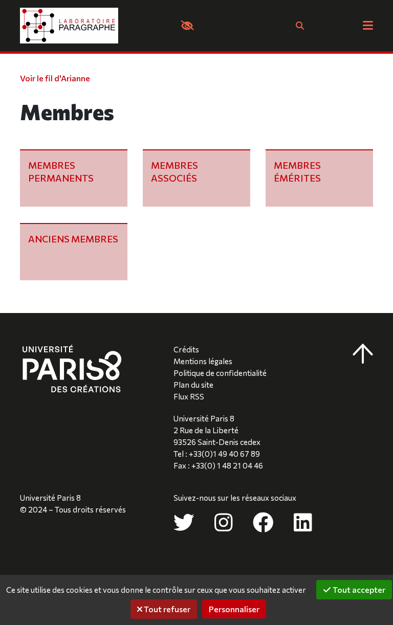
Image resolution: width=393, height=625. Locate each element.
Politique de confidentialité (220, 372)
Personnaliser (234, 609)
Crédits (186, 349)
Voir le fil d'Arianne (55, 78)
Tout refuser (166, 609)
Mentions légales (202, 361)
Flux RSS (188, 396)
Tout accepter (358, 589)
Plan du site (193, 384)
